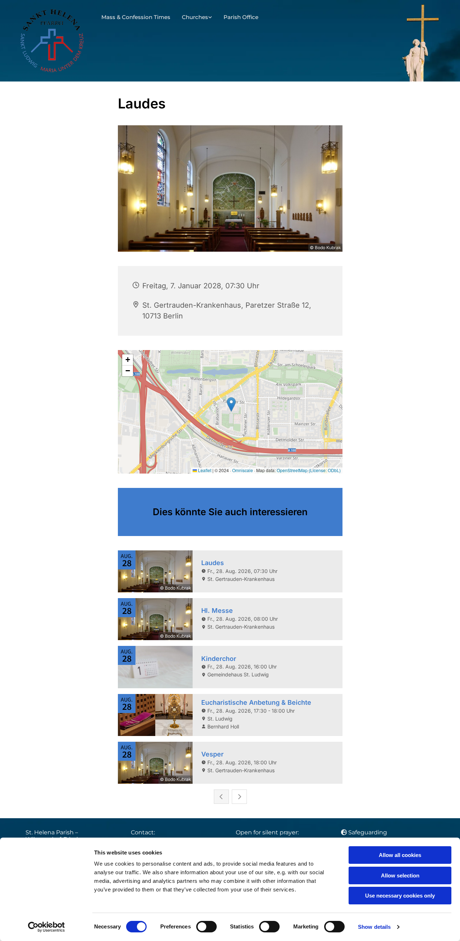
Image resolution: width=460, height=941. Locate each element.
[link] (197, 17)
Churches (195, 17)
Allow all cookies (400, 855)
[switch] (206, 926)
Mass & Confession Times (135, 17)
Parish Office (241, 17)
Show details (374, 927)
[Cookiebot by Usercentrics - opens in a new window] (46, 927)
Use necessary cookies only (400, 896)
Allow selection (400, 875)
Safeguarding (367, 832)
